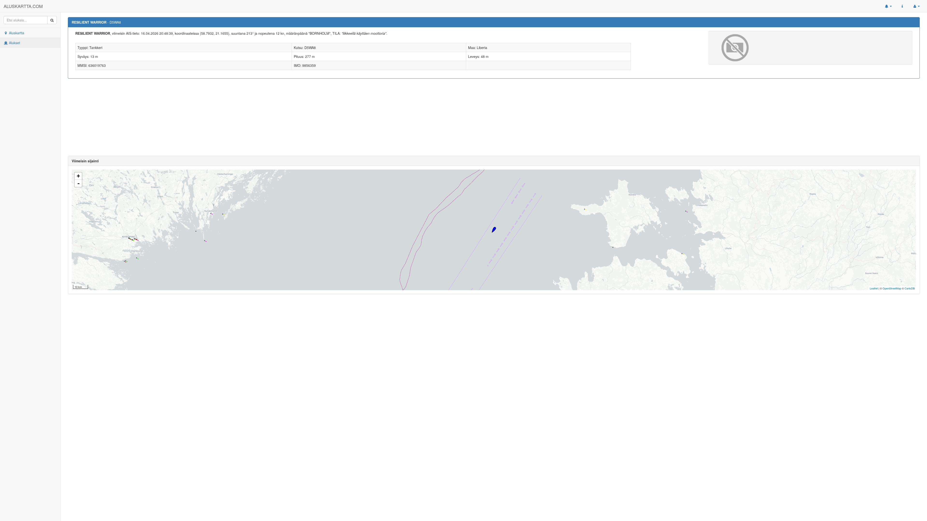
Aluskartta (16, 32)
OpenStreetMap (892, 288)
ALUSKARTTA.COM (23, 6)
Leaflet (874, 288)
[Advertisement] (494, 117)
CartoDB (910, 288)
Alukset (14, 42)
